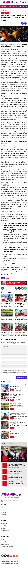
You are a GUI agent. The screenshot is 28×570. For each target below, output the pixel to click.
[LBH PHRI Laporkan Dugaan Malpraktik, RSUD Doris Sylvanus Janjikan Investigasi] (7, 327)
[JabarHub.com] (9, 2)
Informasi (3, 512)
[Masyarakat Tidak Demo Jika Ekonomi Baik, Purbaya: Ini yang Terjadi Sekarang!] (7, 298)
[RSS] (17, 555)
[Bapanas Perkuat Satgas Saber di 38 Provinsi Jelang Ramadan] (21, 298)
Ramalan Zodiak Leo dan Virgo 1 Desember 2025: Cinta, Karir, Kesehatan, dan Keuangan (16, 464)
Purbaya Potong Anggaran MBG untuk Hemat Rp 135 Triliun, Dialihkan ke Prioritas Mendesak (21, 319)
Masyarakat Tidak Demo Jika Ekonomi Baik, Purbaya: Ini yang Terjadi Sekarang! (6, 305)
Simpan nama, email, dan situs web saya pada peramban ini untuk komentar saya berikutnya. (14, 372)
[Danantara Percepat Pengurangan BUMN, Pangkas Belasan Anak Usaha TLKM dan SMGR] (7, 312)
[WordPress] (11, 555)
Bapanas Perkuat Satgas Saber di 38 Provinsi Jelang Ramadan (20, 305)
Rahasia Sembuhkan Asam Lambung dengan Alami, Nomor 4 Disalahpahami (15, 470)
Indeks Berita (4, 542)
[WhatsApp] (25, 288)
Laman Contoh (5, 544)
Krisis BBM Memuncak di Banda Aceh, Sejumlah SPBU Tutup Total (16, 482)
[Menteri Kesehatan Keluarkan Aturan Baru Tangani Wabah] (21, 327)
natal (4, 526)
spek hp (5, 523)
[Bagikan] (25, 23)
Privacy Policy (5, 549)
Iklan (2, 539)
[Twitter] (19, 288)
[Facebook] (16, 288)
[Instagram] (14, 555)
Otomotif (3, 517)
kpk (8, 278)
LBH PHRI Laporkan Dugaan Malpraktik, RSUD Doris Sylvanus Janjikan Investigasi (7, 334)
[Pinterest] (8, 555)
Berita (3, 12)
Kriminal (7, 12)
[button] (20, 2)
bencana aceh (7, 533)
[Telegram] (22, 288)
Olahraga (3, 514)
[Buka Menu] (23, 2)
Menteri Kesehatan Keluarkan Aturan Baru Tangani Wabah (21, 334)
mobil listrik (6, 530)
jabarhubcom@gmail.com (11, 501)
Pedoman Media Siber (7, 546)
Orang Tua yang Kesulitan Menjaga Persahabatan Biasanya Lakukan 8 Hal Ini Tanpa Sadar (15, 476)
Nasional (3, 510)
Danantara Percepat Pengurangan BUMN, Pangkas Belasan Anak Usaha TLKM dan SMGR (7, 319)
